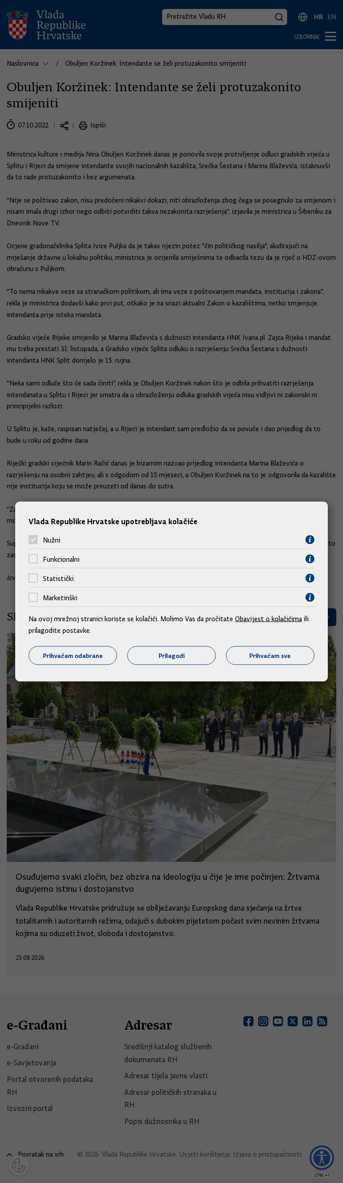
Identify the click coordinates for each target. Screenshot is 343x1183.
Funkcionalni (61, 559)
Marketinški (60, 598)
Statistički (58, 578)
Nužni (51, 540)
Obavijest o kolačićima (268, 619)
